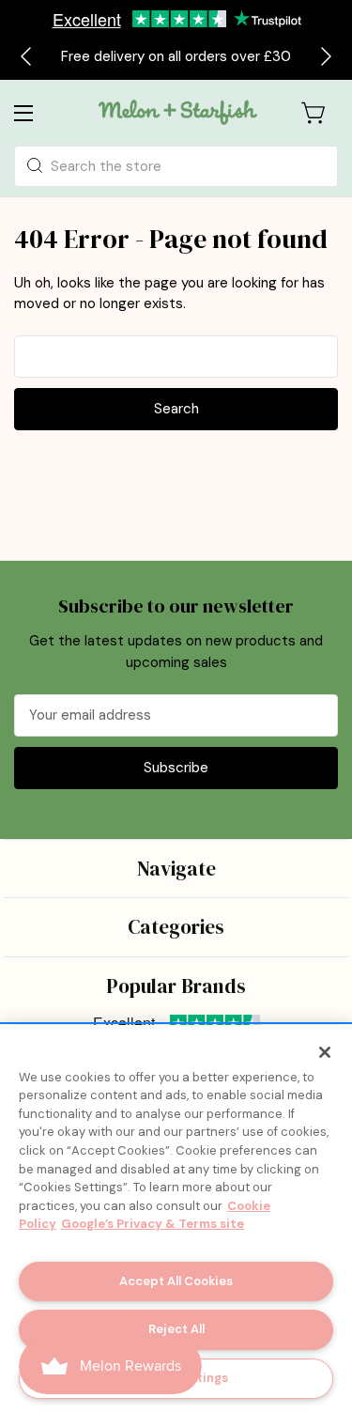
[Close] (324, 1052)
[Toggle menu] (39, 112)
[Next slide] (324, 56)
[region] (176, 1219)
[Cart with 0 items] (314, 112)
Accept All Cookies (176, 1281)
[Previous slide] (27, 56)
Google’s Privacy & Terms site (152, 1224)
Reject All (176, 1329)
